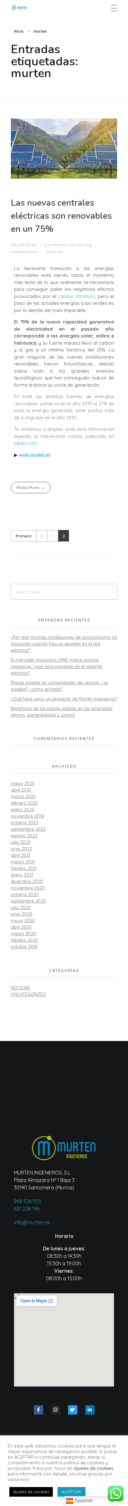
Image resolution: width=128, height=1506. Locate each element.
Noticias (55, 251)
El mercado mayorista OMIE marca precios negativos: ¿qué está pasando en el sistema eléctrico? (56, 666)
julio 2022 (20, 842)
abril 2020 (21, 927)
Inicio (19, 31)
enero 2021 (22, 875)
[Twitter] (72, 1410)
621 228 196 (26, 1209)
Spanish (83, 1500)
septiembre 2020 (28, 901)
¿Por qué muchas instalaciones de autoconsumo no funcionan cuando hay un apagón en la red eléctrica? (64, 643)
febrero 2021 (24, 868)
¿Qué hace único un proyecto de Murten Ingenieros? (64, 699)
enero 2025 (22, 809)
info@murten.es (32, 1222)
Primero (24, 535)
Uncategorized (28, 994)
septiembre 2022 (28, 829)
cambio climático (76, 296)
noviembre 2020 (28, 888)
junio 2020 (21, 914)
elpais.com (25, 443)
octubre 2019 (24, 947)
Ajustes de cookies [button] (31, 1491)
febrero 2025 (24, 803)
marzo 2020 (23, 934)
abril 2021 (20, 855)
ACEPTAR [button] (71, 1491)
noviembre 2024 (27, 816)
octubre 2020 (25, 894)
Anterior (41, 536)
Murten (60, 245)
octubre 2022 (24, 822)
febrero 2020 (24, 940)
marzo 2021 (23, 862)
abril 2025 (21, 790)
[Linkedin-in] (89, 1410)
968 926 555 (27, 1201)
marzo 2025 (23, 796)
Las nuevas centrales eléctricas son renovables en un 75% (61, 216)
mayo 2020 (23, 920)
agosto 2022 (24, 836)
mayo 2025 (22, 783)
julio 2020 (21, 907)
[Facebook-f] (38, 1410)
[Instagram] (55, 1410)
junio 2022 (21, 849)
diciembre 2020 (27, 881)
